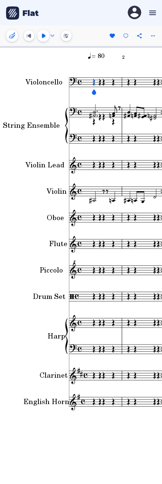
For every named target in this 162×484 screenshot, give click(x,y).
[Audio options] (52, 36)
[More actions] (153, 36)
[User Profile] (134, 13)
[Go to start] (29, 36)
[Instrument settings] (12, 36)
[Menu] (151, 13)
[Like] (112, 36)
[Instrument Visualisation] (66, 36)
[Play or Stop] (43, 36)
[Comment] (126, 36)
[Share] (139, 36)
